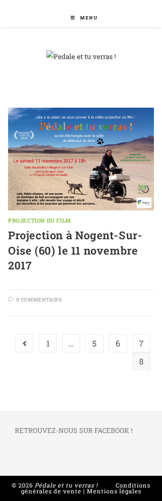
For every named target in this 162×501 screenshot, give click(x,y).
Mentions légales (114, 491)
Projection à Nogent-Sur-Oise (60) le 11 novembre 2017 (75, 250)
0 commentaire (39, 299)
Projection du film (39, 220)
